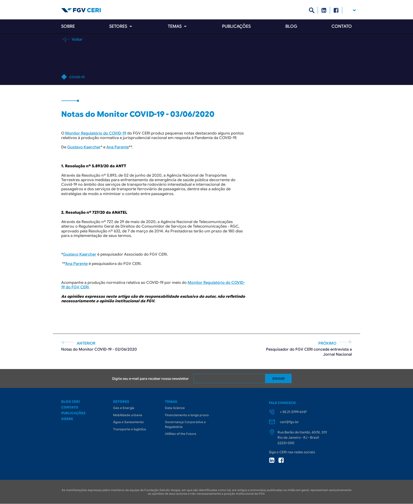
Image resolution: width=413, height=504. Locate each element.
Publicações (236, 26)
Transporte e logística (129, 429)
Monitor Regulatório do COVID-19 (95, 133)
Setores (118, 26)
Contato (341, 26)
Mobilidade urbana (127, 415)
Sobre (68, 26)
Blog (291, 26)
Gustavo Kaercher (84, 147)
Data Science (175, 408)
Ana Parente (117, 147)
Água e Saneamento (128, 422)
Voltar (77, 39)
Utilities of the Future (180, 434)
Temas (175, 26)
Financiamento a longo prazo (187, 415)
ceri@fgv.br (289, 422)
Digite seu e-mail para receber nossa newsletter (150, 378)
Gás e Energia (123, 408)
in (272, 460)
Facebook (336, 10)
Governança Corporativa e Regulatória (185, 424)
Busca (312, 10)
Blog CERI (70, 401)
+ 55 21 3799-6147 (293, 412)
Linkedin (324, 10)
